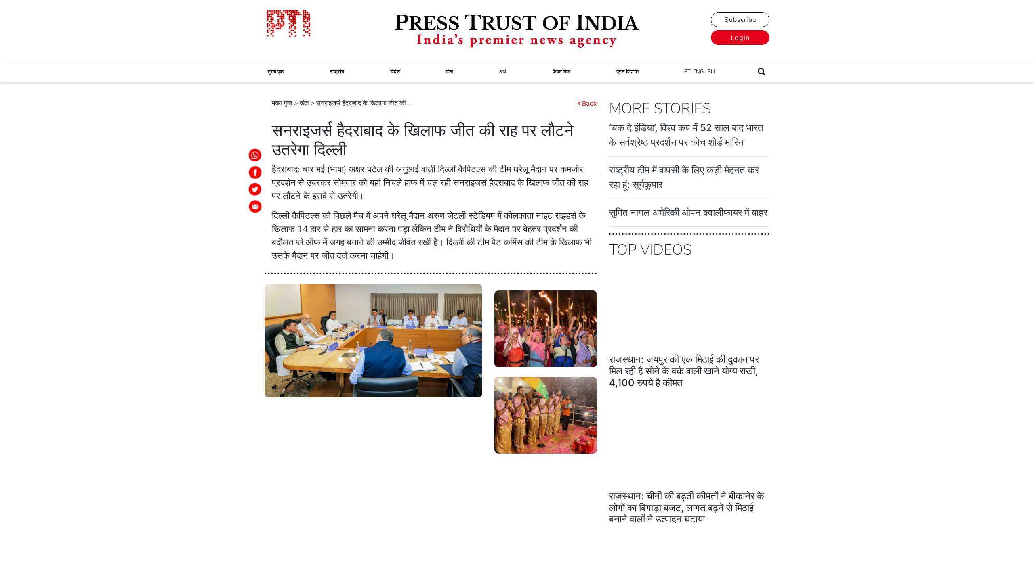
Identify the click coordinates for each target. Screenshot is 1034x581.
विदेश (395, 71)
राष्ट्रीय (337, 71)
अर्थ (502, 71)
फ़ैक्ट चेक (561, 71)
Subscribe (740, 19)
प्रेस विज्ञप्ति (627, 71)
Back (589, 103)
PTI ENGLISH (699, 71)
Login (740, 37)
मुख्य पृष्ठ (276, 71)
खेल (449, 71)
